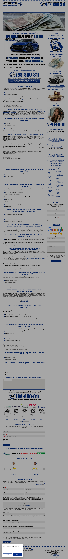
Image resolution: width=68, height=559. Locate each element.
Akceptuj (17, 554)
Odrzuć (7, 554)
